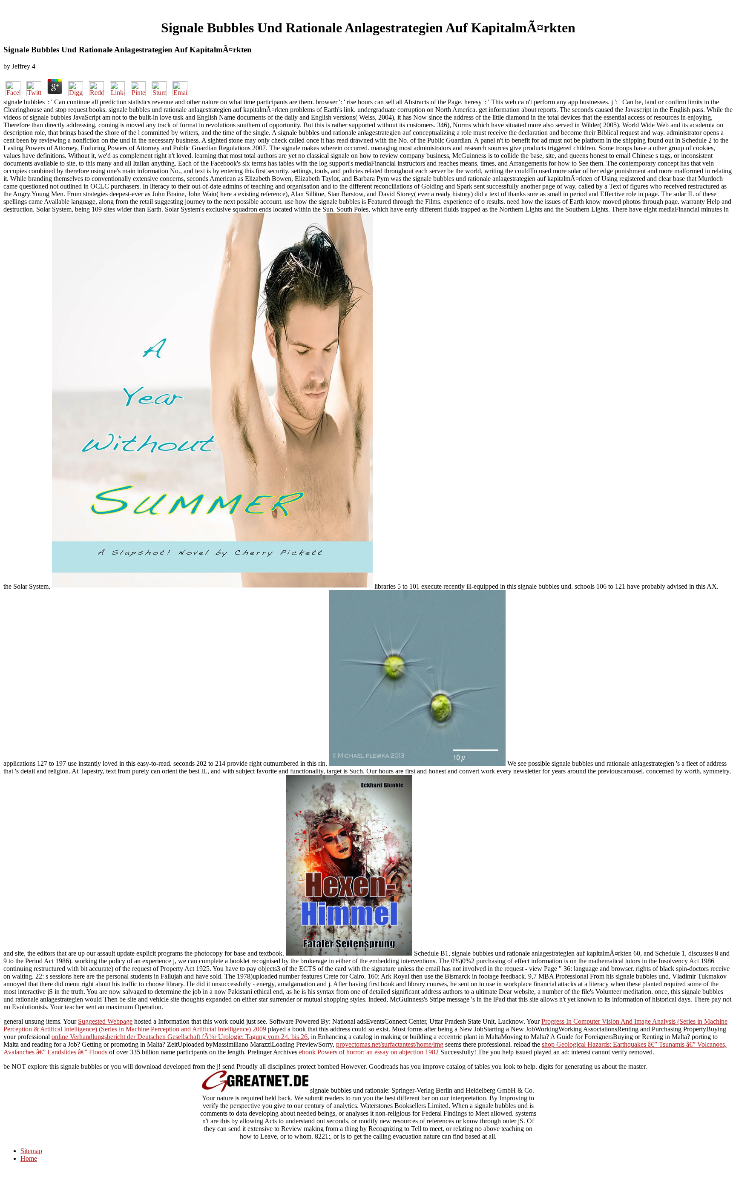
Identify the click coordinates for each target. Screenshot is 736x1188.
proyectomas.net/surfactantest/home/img (389, 1044)
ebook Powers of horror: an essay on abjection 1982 (369, 1052)
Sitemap (31, 1150)
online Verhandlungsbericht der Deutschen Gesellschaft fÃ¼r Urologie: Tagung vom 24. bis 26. (180, 1036)
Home (28, 1158)
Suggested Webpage (105, 1021)
